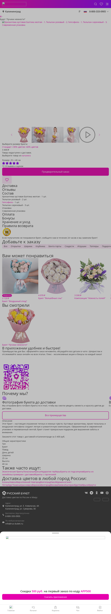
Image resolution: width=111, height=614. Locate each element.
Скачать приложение (55, 596)
